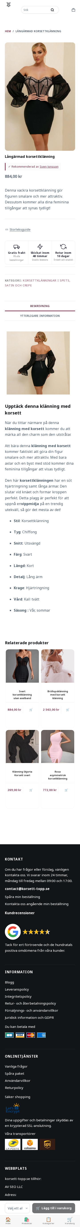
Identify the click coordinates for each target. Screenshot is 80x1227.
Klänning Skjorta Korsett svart (22, 773)
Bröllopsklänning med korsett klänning (58, 695)
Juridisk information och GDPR (29, 1017)
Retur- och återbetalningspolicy (30, 1003)
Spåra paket (14, 1073)
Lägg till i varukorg (57, 1208)
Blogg (9, 982)
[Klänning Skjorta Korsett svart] (22, 746)
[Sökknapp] (52, 9)
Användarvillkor (17, 1080)
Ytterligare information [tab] (40, 316)
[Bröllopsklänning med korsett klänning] (57, 665)
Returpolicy (14, 1087)
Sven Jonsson (49, 166)
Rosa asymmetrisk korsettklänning (57, 775)
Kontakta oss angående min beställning (36, 904)
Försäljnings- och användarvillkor (31, 1010)
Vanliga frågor (16, 1066)
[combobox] (34, 9)
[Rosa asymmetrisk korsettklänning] (57, 746)
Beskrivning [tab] (40, 306)
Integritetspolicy (18, 996)
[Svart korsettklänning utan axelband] (22, 665)
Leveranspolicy (17, 989)
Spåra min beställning (22, 896)
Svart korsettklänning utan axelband (22, 695)
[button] (18, 230)
